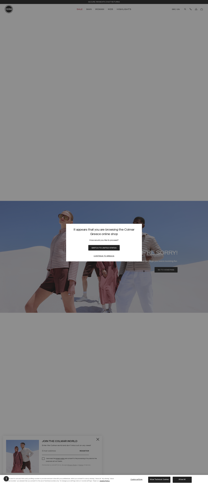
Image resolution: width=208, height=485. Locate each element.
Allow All (182, 480)
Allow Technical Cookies (159, 480)
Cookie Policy (105, 481)
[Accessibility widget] (6, 478)
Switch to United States (104, 248)
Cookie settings (136, 480)
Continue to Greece (104, 256)
